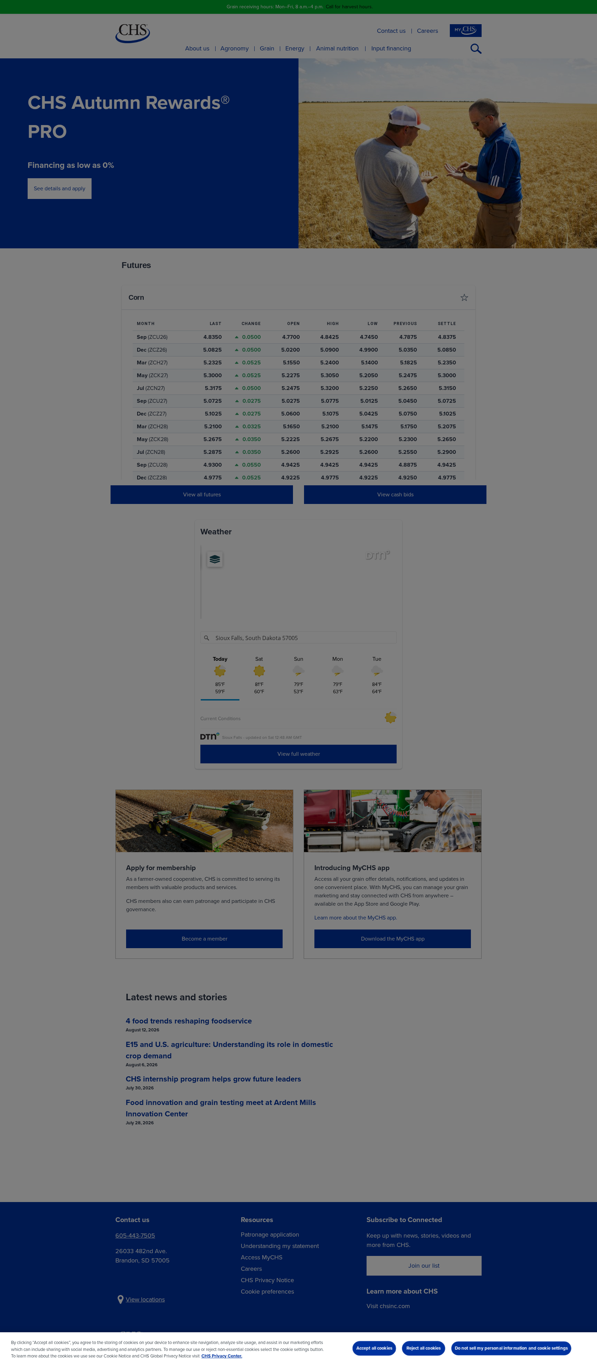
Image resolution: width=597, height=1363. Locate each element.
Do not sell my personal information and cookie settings (511, 1348)
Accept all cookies (374, 1348)
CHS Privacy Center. (221, 1356)
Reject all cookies (423, 1348)
